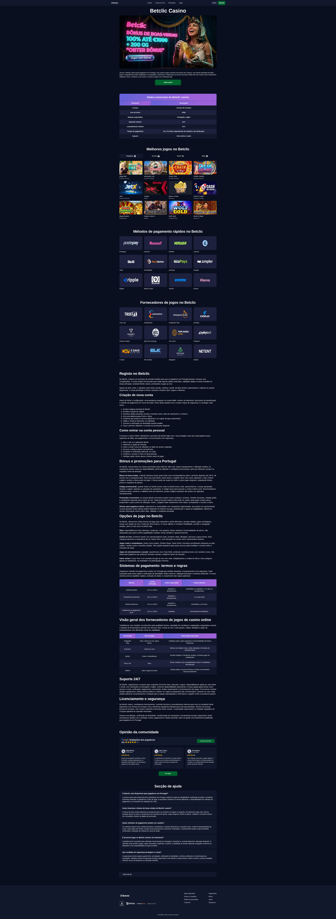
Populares (129, 156)
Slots (203, 156)
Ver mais (168, 773)
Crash (179, 156)
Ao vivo (154, 156)
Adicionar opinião (205, 741)
